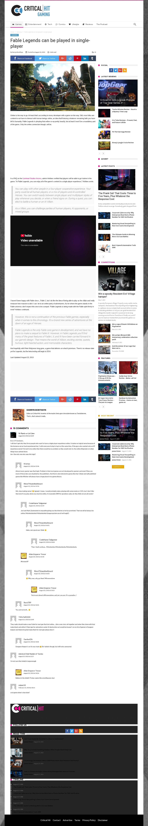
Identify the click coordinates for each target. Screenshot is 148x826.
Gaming (19, 32)
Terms (77, 820)
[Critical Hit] (30, 4)
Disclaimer (103, 820)
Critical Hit (45, 820)
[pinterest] (77, 58)
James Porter (104, 439)
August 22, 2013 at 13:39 (26, 436)
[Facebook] (111, 70)
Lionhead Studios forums (32, 178)
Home (12, 32)
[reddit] (70, 58)
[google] (62, 58)
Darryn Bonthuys (17, 52)
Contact (57, 820)
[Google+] (120, 70)
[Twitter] (116, 70)
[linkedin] (85, 58)
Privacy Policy (89, 820)
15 (95, 52)
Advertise (67, 820)
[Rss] (125, 70)
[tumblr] (92, 58)
